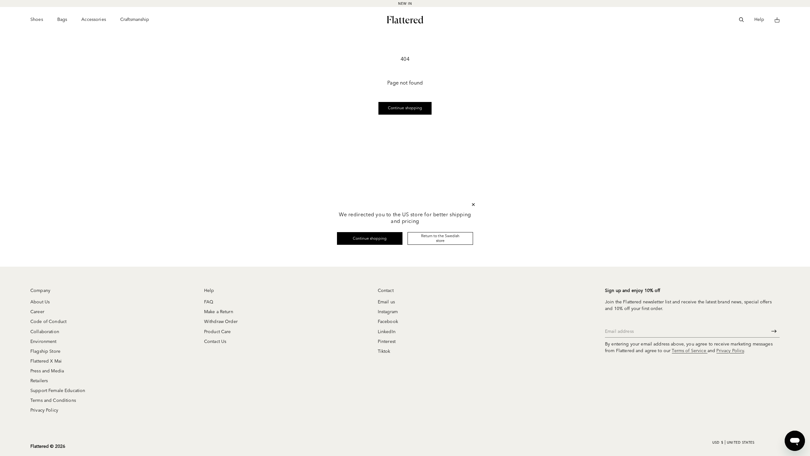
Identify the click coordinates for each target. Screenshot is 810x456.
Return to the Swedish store (440, 238)
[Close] (473, 204)
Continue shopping (370, 238)
